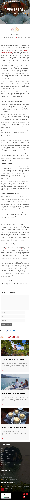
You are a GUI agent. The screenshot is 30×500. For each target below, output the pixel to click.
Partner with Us (6, 462)
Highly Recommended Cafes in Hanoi (14, 427)
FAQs (3, 460)
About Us (4, 448)
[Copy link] (17, 331)
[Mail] (14, 331)
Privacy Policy (6, 458)
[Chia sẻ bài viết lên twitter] (11, 331)
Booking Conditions (7, 454)
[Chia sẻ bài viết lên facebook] (7, 331)
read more (7, 370)
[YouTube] (24, 497)
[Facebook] (24, 494)
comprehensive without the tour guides (12, 249)
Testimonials (5, 452)
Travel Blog (5, 456)
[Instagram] (27, 494)
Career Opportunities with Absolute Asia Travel (14, 464)
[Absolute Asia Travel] (9, 2)
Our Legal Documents (8, 450)
